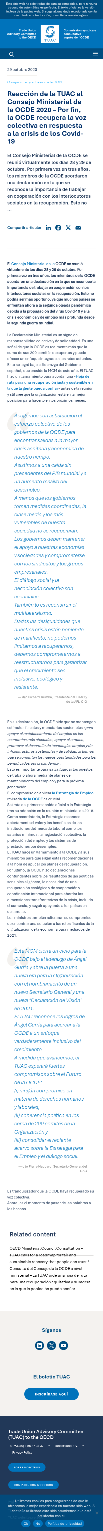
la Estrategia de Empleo (73, 793)
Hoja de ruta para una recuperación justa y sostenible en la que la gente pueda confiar (50, 382)
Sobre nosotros (27, 1467)
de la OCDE (33, 799)
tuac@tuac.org (66, 1445)
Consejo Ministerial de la (33, 263)
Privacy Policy (22, 1452)
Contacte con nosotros (33, 1485)
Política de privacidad (65, 1524)
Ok (26, 1524)
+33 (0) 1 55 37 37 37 (29, 1445)
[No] (96, 1512)
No (38, 1524)
